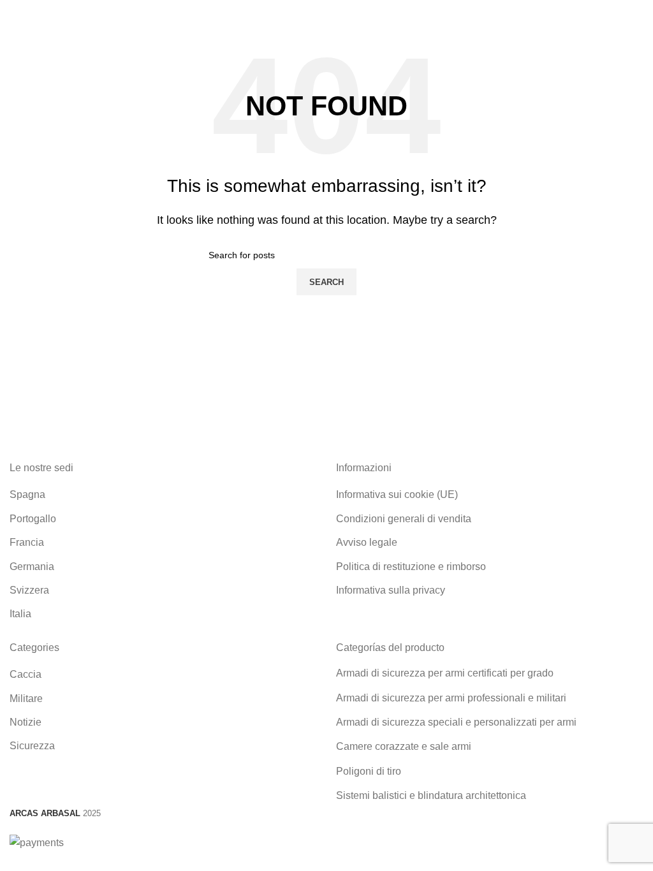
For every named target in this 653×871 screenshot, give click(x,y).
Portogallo (33, 518)
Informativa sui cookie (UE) (397, 494)
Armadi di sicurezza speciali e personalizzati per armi (456, 722)
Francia (27, 542)
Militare (26, 698)
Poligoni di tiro (368, 771)
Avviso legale (366, 542)
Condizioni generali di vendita (403, 518)
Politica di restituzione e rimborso (411, 566)
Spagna (27, 494)
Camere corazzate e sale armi (403, 746)
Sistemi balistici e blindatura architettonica (431, 795)
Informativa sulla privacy (390, 590)
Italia (20, 613)
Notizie (25, 722)
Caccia (25, 674)
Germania (32, 566)
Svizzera (29, 590)
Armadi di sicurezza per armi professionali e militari (451, 697)
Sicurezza (32, 745)
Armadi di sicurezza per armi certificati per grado (445, 673)
